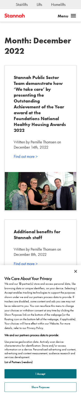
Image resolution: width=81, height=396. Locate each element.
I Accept (40, 374)
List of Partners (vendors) (18, 362)
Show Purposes (41, 387)
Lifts (39, 4)
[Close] (76, 271)
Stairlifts (22, 4)
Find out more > (26, 156)
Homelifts (58, 4)
